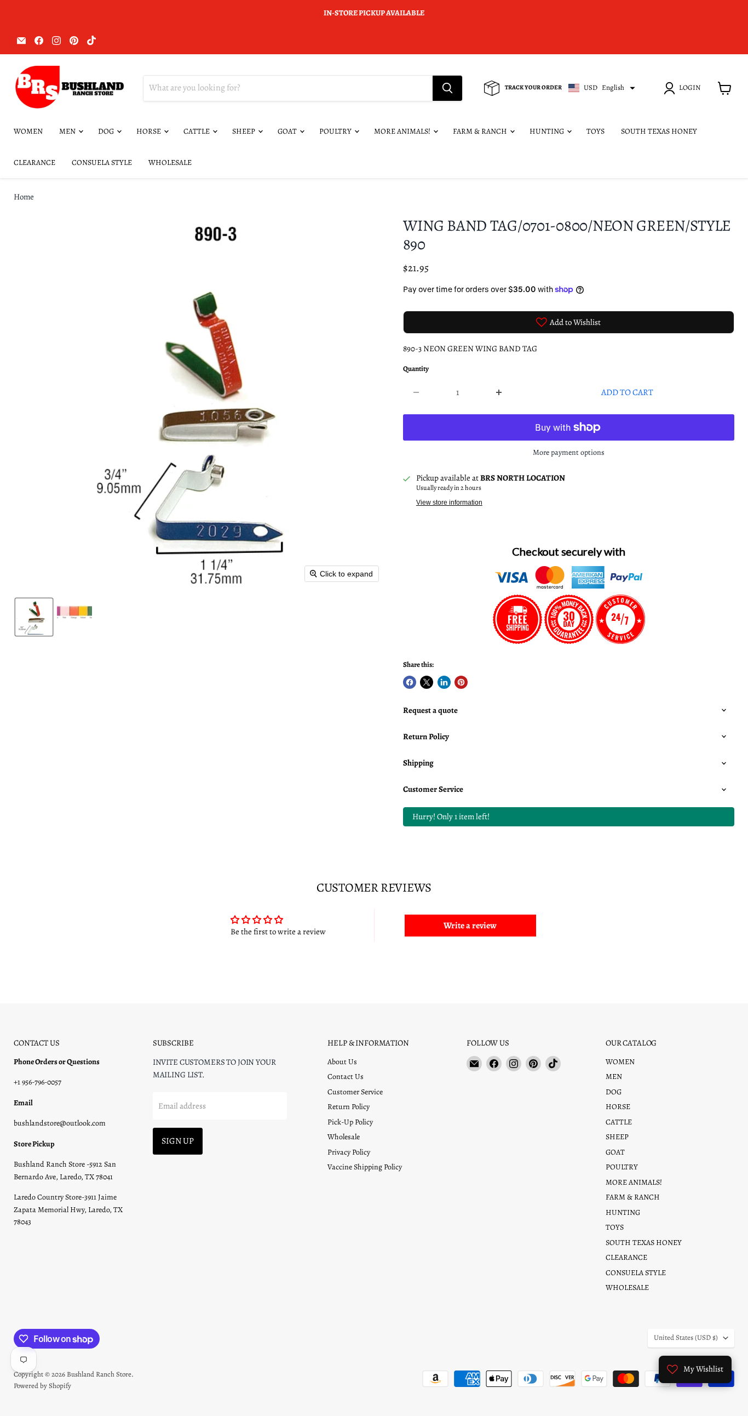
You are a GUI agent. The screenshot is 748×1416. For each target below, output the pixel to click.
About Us (342, 1062)
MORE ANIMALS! (403, 131)
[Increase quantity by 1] (499, 392)
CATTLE (197, 131)
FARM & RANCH (481, 131)
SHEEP (244, 131)
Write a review (470, 926)
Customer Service (355, 1092)
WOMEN (28, 131)
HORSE (149, 131)
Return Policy (348, 1106)
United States (686, 1338)
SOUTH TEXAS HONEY (659, 131)
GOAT (288, 131)
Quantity (416, 369)
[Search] (447, 88)
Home (24, 197)
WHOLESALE (170, 162)
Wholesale (343, 1137)
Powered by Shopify (42, 1385)
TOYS (595, 131)
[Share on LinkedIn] (444, 682)
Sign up (178, 1140)
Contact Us (345, 1076)
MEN (68, 131)
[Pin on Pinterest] (461, 682)
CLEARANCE (34, 162)
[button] (684, 88)
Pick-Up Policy (350, 1122)
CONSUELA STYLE (102, 162)
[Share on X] (426, 682)
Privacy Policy (348, 1152)
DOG (107, 131)
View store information (449, 502)
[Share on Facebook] (409, 682)
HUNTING (548, 131)
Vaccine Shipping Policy (364, 1167)
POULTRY (336, 131)
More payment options (569, 452)
